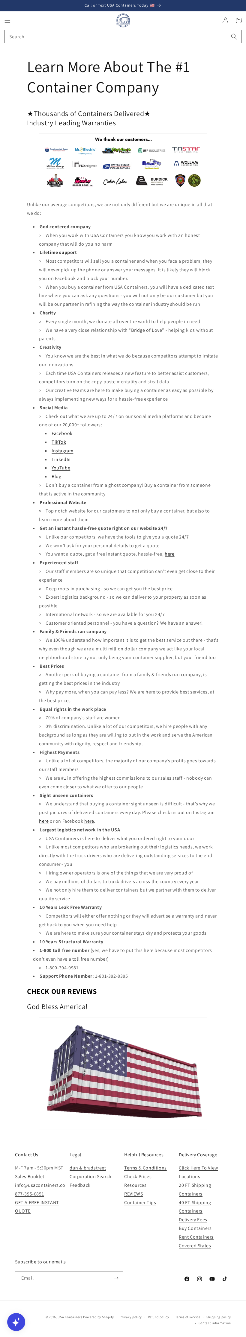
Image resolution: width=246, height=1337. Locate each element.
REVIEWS (133, 1194)
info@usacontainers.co (40, 1185)
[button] (7, 20)
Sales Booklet (29, 1176)
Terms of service (187, 1317)
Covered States (195, 1245)
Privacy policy (131, 1317)
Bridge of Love (146, 330)
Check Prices (138, 1176)
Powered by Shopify (98, 1317)
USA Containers (70, 1317)
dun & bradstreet (88, 1168)
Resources (135, 1185)
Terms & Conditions (145, 1168)
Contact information (215, 1323)
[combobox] (123, 36)
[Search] (234, 36)
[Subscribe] (116, 1278)
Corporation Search (91, 1176)
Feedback (80, 1185)
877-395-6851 (29, 1194)
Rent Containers (196, 1237)
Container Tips (140, 1202)
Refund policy (158, 1317)
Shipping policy (218, 1317)
